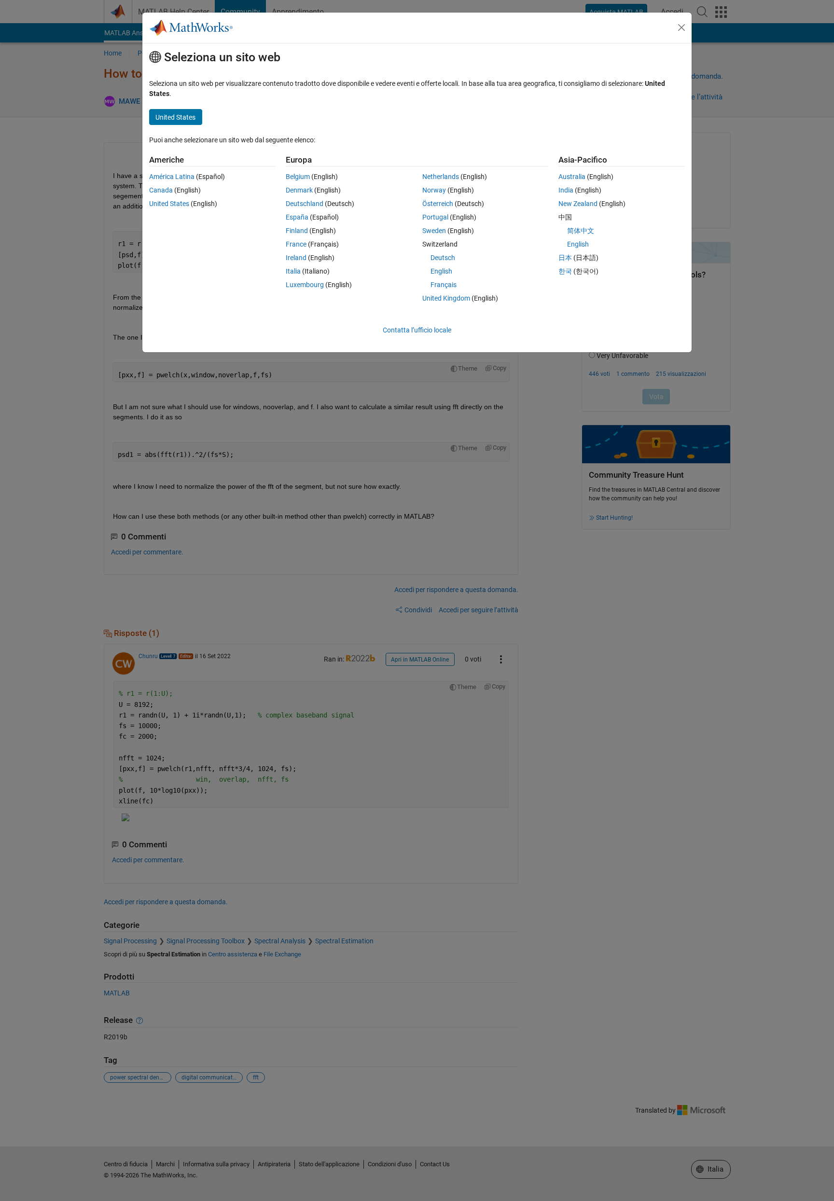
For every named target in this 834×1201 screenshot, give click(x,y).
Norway (434, 190)
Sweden (434, 231)
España (297, 217)
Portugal (435, 217)
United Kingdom (446, 298)
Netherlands (440, 176)
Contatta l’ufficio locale (417, 330)
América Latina (172, 176)
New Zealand (578, 203)
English (441, 271)
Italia (293, 271)
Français (444, 285)
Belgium (298, 176)
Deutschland (304, 203)
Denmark (299, 190)
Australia (571, 176)
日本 (565, 258)
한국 (565, 271)
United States (169, 203)
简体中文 (580, 231)
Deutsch (443, 258)
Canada (161, 190)
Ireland (296, 258)
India (565, 190)
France (296, 244)
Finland (297, 231)
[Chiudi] (681, 27)
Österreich (437, 203)
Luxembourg (305, 285)
